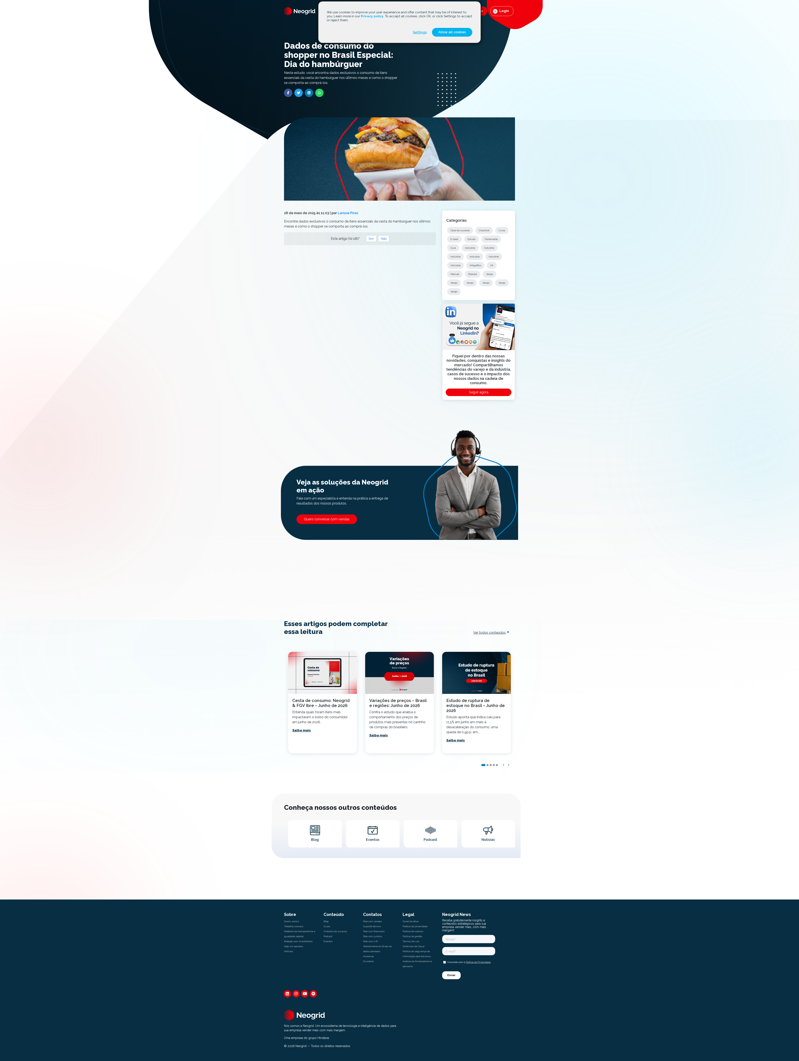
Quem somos (291, 921)
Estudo (471, 239)
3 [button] (491, 765)
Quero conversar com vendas (327, 519)
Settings (420, 32)
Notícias (288, 951)
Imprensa (368, 956)
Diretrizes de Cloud (413, 946)
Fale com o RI (370, 941)
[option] (322, 702)
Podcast (472, 274)
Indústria (470, 247)
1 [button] (483, 765)
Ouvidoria (368, 961)
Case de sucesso (460, 230)
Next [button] (509, 765)
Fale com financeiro (374, 931)
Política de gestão (412, 936)
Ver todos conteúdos (489, 633)
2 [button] (487, 765)
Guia (453, 247)
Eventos (328, 941)
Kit (491, 265)
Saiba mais (301, 730)
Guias (327, 926)
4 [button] (494, 765)
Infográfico (475, 265)
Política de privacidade (415, 926)
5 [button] (497, 765)
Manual (454, 274)
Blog (326, 921)
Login (504, 11)
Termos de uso (411, 941)
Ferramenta (491, 239)
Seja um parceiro (293, 946)
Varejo (489, 274)
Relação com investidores (298, 941)
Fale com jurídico (372, 936)
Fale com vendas (372, 921)
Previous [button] (503, 765)
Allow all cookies (452, 32)
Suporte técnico (372, 926)
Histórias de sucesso (335, 931)
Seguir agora (478, 392)
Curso (502, 230)
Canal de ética (410, 921)
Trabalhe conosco (293, 926)
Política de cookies (413, 931)
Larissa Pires (348, 213)
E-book (454, 239)
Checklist (484, 230)
